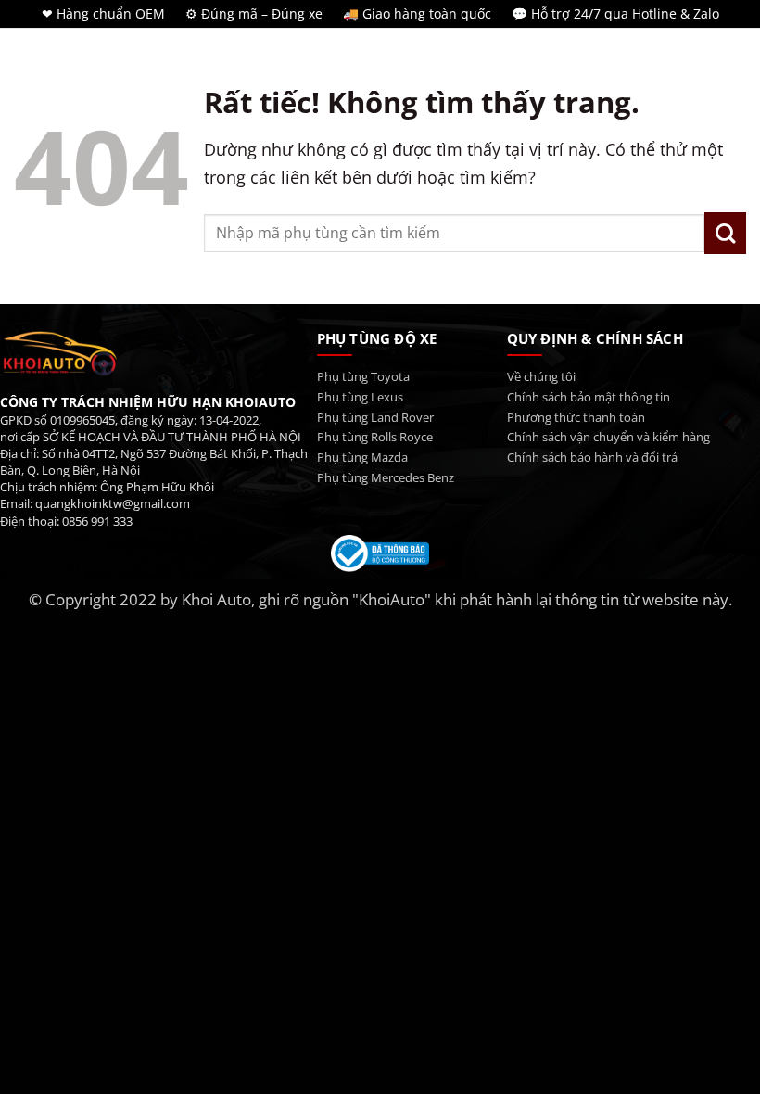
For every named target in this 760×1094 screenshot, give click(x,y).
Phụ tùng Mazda (362, 457)
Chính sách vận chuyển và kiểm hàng (608, 437)
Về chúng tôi (541, 377)
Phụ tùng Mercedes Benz (385, 478)
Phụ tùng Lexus (360, 397)
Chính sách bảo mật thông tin (588, 397)
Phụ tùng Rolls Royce (375, 437)
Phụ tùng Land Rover (375, 418)
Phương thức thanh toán (576, 418)
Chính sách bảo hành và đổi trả (592, 457)
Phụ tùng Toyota (363, 377)
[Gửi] (725, 233)
